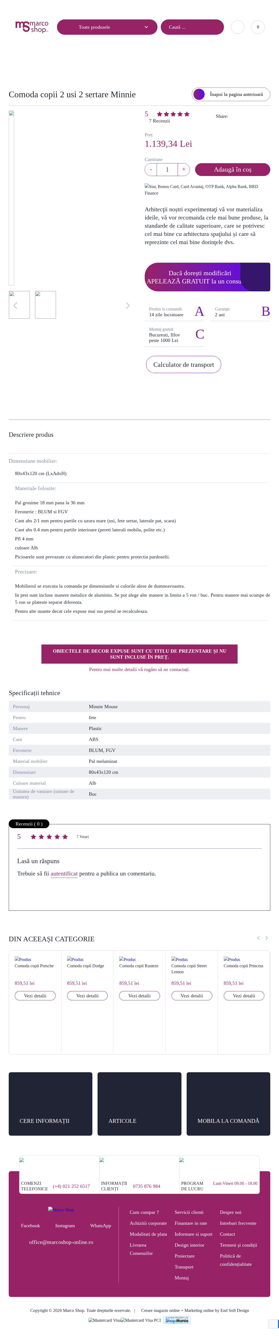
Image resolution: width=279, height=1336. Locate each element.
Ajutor (47, 7)
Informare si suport (194, 1234)
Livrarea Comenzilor (141, 1249)
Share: (222, 116)
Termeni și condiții (238, 1245)
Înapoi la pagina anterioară (236, 94)
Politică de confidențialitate (236, 1260)
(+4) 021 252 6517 (71, 1186)
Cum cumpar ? (144, 1212)
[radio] (34, 837)
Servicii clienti (189, 1212)
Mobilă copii (80, 64)
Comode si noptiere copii (127, 64)
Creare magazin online (160, 1310)
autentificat (64, 873)
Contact (72, 7)
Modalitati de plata (148, 1234)
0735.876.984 (188, 7)
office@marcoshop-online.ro (61, 1242)
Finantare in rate (191, 1223)
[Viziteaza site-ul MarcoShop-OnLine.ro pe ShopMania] (177, 1320)
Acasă (53, 64)
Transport (184, 1267)
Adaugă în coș (232, 169)
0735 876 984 (146, 1186)
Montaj (182, 1278)
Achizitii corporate (148, 1223)
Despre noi (230, 1212)
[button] (266, 938)
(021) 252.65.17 (155, 7)
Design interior (189, 1245)
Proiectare (185, 1256)
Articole (22, 7)
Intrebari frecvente (238, 1223)
